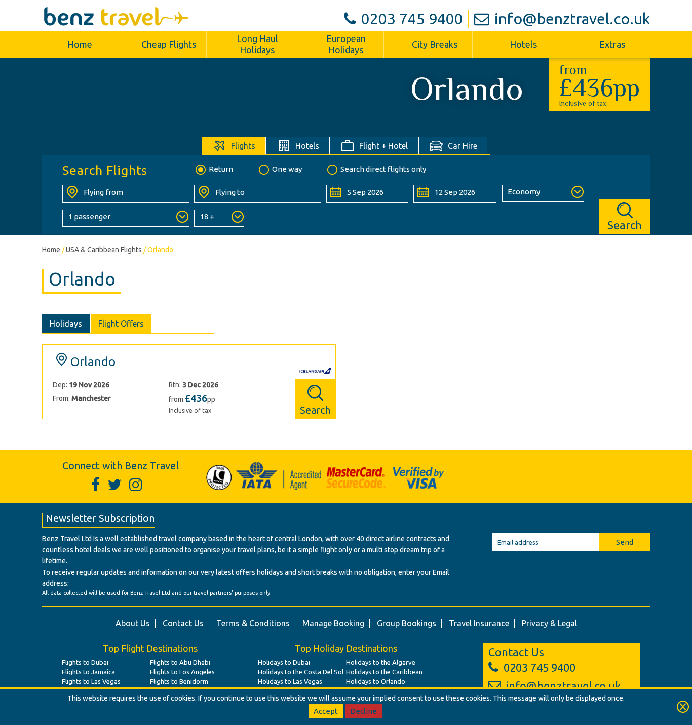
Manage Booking (333, 623)
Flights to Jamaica (88, 671)
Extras (612, 44)
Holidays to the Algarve (380, 662)
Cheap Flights (168, 44)
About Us (133, 623)
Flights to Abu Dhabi (180, 662)
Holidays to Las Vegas (290, 681)
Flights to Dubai (85, 662)
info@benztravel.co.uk (572, 18)
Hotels (523, 44)
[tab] (234, 145)
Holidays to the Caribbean (384, 671)
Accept (326, 711)
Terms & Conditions (253, 623)
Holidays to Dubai (284, 662)
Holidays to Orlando (375, 681)
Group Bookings (406, 623)
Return (221, 169)
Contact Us (183, 623)
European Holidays (346, 44)
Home (79, 44)
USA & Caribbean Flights (104, 250)
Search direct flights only (383, 169)
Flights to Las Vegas (91, 681)
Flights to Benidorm (179, 681)
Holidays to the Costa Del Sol (300, 671)
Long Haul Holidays (257, 44)
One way (287, 169)
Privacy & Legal (549, 623)
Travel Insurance (479, 623)
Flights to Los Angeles (182, 671)
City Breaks (434, 44)
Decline (363, 711)
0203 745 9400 (412, 18)
